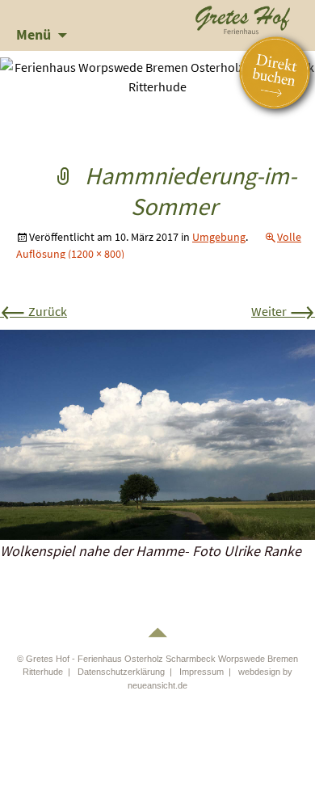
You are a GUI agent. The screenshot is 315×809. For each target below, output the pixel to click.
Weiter (283, 311)
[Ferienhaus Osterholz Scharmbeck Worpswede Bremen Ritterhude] (243, 18)
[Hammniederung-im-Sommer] (157, 433)
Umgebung (219, 237)
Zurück (33, 311)
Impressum (201, 671)
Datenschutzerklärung (121, 671)
